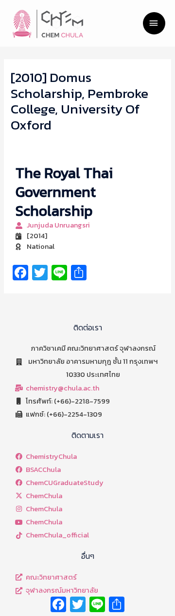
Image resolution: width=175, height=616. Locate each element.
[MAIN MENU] (154, 23)
